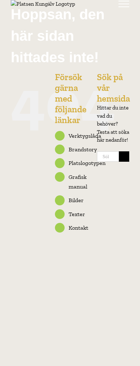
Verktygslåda (85, 135)
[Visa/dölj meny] (124, 4)
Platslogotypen (87, 163)
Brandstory (83, 149)
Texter (77, 214)
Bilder (76, 200)
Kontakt (78, 227)
